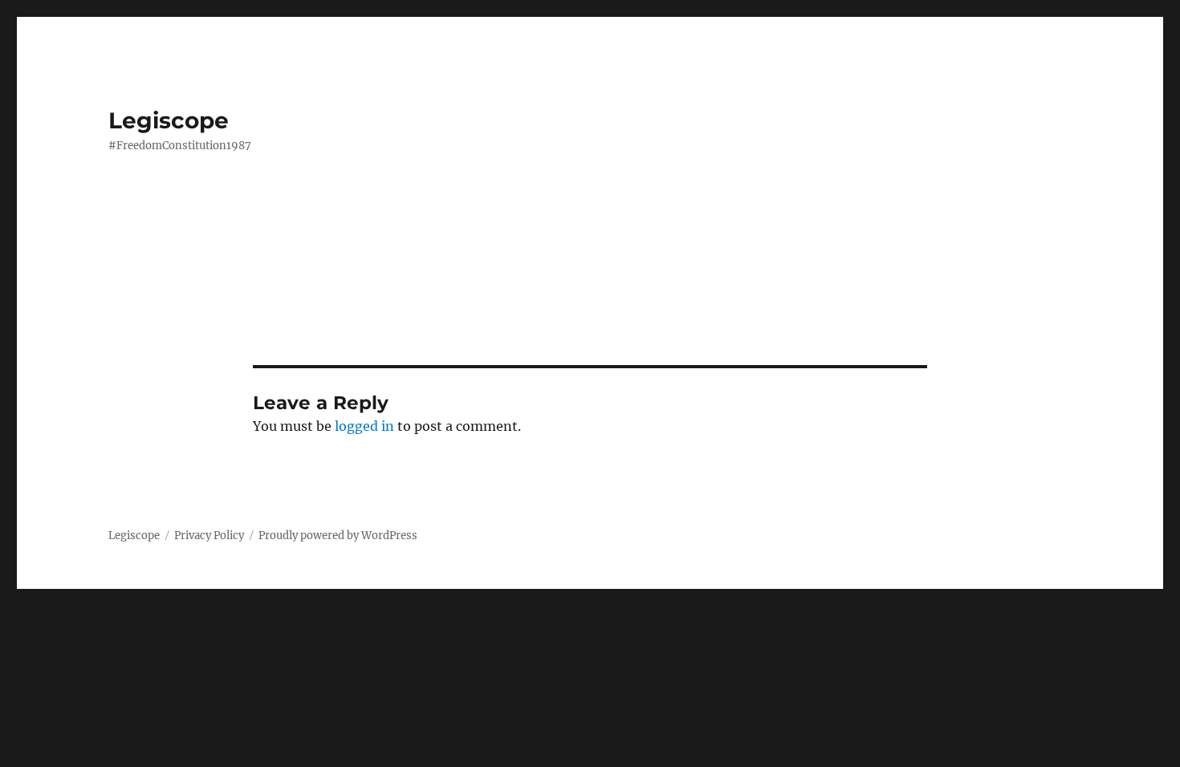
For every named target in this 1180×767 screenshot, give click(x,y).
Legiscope (168, 120)
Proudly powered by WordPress (337, 535)
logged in (364, 426)
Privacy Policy (209, 535)
